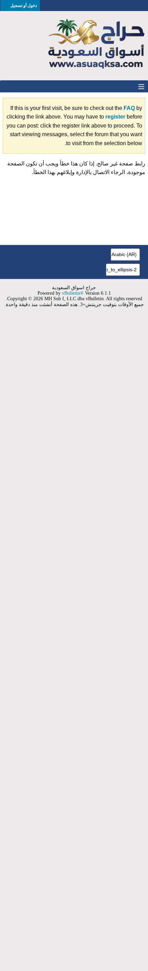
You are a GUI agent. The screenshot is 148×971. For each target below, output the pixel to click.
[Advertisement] (74, 643)
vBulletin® (73, 293)
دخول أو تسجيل (23, 5)
